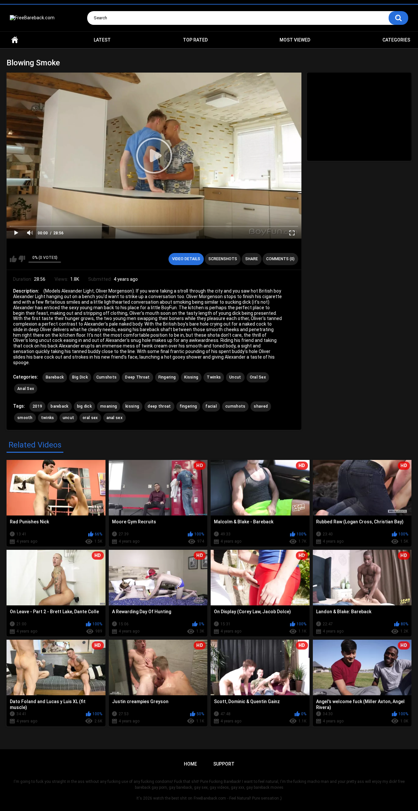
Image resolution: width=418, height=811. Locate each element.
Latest (102, 39)
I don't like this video (21, 259)
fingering (188, 406)
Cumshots (106, 377)
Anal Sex (25, 388)
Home (15, 40)
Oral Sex (258, 377)
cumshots (235, 406)
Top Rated (195, 39)
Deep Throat (137, 377)
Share (251, 259)
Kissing (191, 377)
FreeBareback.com (210, 798)
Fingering (167, 377)
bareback (59, 406)
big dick (84, 406)
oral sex (90, 417)
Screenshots (222, 259)
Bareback (55, 377)
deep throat (159, 406)
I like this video (13, 259)
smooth (25, 417)
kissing (132, 406)
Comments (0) (280, 259)
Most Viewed (295, 39)
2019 (37, 406)
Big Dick (80, 377)
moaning (108, 406)
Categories (396, 39)
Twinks (214, 377)
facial (211, 406)
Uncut (235, 377)
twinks (47, 417)
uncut (68, 417)
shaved (261, 406)
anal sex (114, 417)
